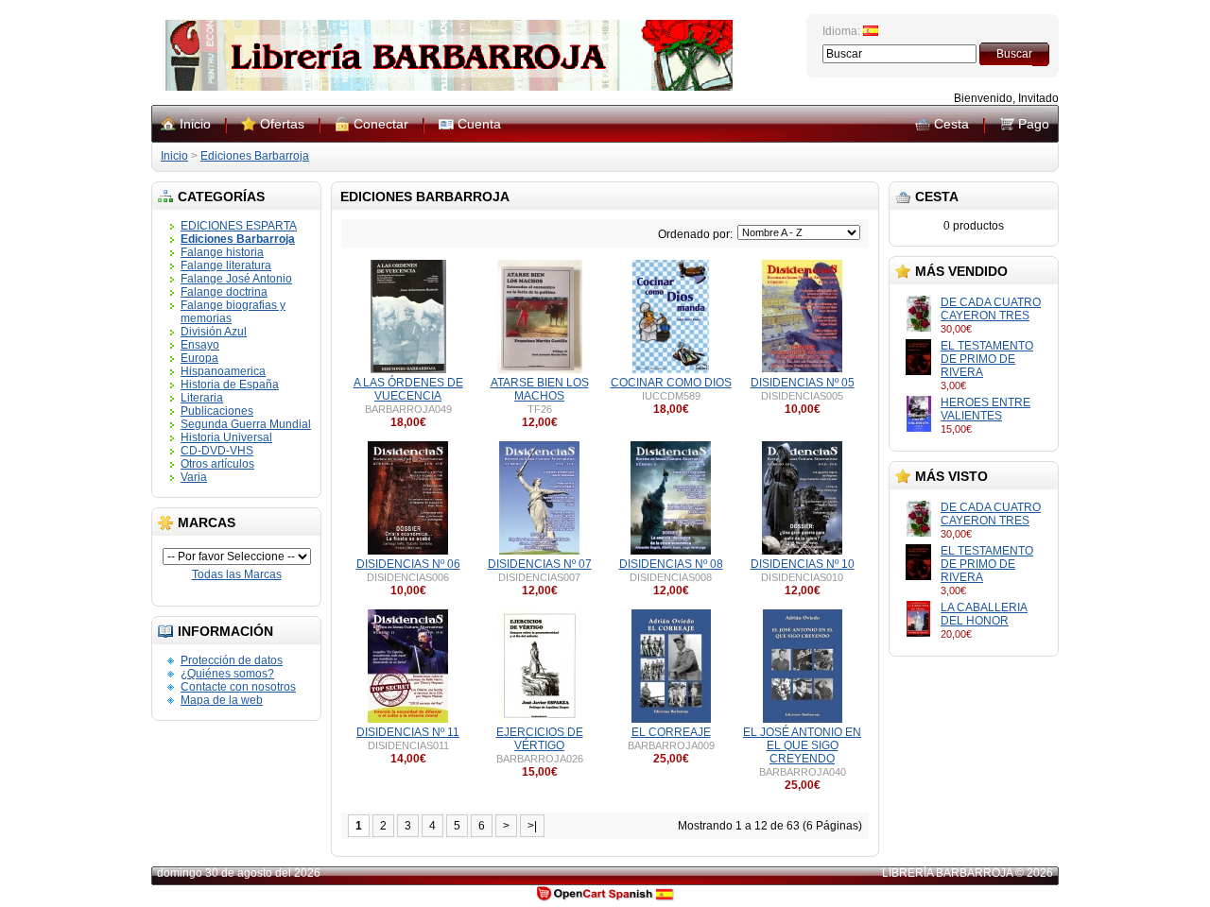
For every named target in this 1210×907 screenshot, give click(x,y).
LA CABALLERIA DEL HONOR (984, 614)
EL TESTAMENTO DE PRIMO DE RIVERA (987, 359)
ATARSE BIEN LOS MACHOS (540, 389)
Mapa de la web (222, 700)
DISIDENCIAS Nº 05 (803, 382)
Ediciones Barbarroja (254, 156)
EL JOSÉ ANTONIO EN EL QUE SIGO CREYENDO (802, 745)
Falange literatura (226, 265)
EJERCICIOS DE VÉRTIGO (539, 739)
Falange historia (222, 252)
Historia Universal (226, 437)
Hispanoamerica (223, 371)
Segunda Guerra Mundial (246, 424)
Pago (1033, 123)
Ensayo (200, 344)
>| (532, 825)
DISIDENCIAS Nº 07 (540, 564)
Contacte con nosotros (238, 686)
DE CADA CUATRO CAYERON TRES (991, 309)
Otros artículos (217, 464)
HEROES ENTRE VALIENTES (985, 409)
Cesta (951, 123)
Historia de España (230, 384)
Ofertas (282, 123)
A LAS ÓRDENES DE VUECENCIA (408, 389)
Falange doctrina (224, 292)
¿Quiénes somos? (227, 673)
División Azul (214, 331)
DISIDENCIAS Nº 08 (671, 564)
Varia (194, 477)
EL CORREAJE (671, 732)
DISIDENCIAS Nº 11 (407, 732)
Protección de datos (232, 660)
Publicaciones (217, 411)
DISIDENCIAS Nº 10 (803, 564)
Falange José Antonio (236, 278)
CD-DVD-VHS (217, 450)
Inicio (195, 123)
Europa (199, 358)
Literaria (202, 397)
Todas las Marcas (237, 574)
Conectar (381, 123)
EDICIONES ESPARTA (239, 225)
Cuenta (479, 123)
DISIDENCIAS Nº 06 (408, 564)
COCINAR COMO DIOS (671, 382)
